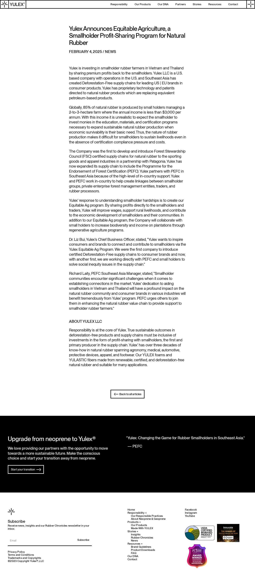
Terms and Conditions (21, 554)
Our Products (139, 525)
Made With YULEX (142, 528)
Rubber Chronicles (142, 537)
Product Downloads (143, 550)
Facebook (191, 509)
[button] (250, 4)
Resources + (135, 543)
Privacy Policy (16, 551)
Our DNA (133, 556)
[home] (13, 4)
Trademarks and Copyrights (24, 558)
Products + (134, 522)
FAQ (133, 553)
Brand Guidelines (141, 546)
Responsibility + (137, 512)
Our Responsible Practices (147, 516)
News (134, 540)
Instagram (191, 512)
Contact (132, 559)
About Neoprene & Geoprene (148, 518)
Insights (136, 534)
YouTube (190, 516)
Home (131, 509)
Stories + (133, 531)
